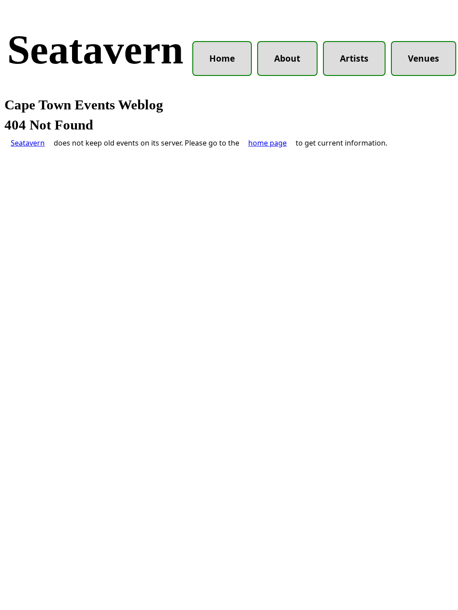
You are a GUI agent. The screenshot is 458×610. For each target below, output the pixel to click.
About (287, 58)
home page (267, 143)
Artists (354, 58)
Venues (423, 58)
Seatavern (95, 49)
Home (222, 58)
